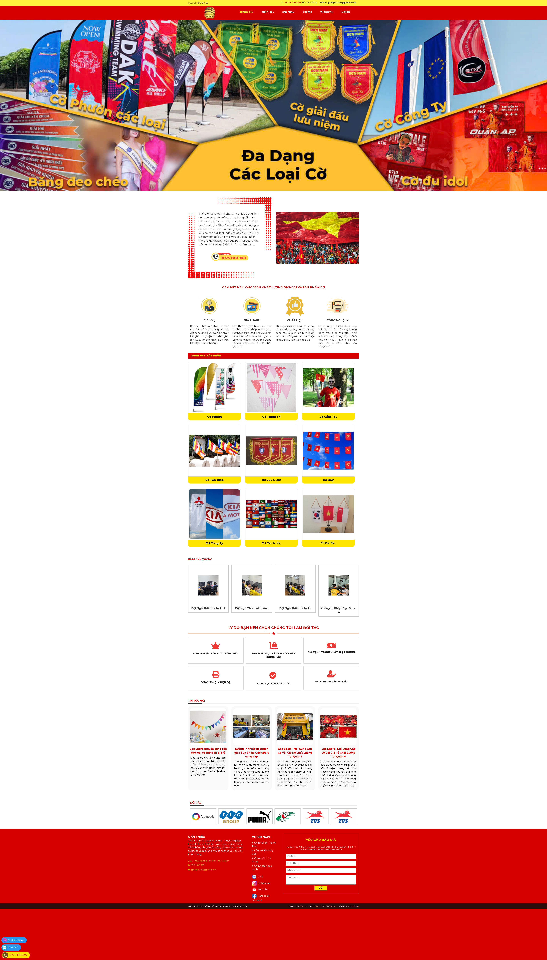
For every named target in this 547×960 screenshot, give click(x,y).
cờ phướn (214, 416)
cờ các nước (271, 543)
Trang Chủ (246, 12)
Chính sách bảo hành (262, 868)
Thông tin (326, 12)
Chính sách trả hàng (261, 860)
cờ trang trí (271, 416)
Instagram (263, 883)
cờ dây (328, 480)
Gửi (321, 888)
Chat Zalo (13, 947)
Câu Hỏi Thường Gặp (262, 852)
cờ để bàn (328, 543)
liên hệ (345, 12)
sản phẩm (288, 12)
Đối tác (307, 12)
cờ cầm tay (328, 416)
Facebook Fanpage (260, 898)
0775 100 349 (18, 955)
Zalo (260, 876)
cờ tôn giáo (214, 480)
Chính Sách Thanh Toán (263, 844)
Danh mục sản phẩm (206, 355)
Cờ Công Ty (214, 543)
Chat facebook (16, 940)
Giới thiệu (267, 12)
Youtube (262, 889)
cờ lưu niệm (271, 480)
